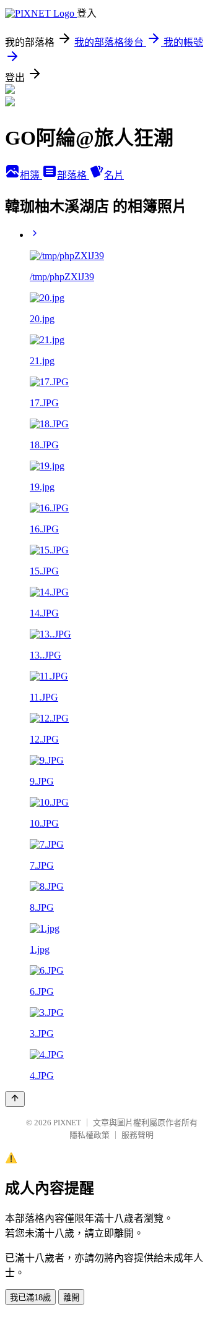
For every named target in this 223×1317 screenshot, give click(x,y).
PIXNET (67, 1122)
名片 (114, 175)
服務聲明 (137, 1135)
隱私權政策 (89, 1135)
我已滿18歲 (30, 1297)
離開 (71, 1297)
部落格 (73, 175)
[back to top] (15, 1099)
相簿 (31, 175)
